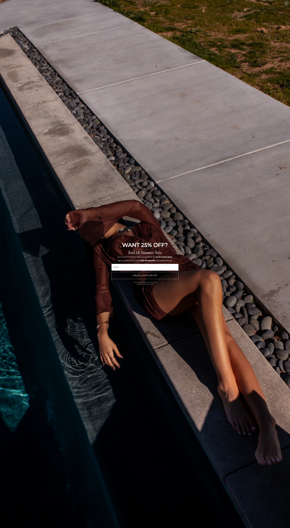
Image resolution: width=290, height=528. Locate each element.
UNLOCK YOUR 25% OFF (145, 275)
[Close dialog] (286, 3)
